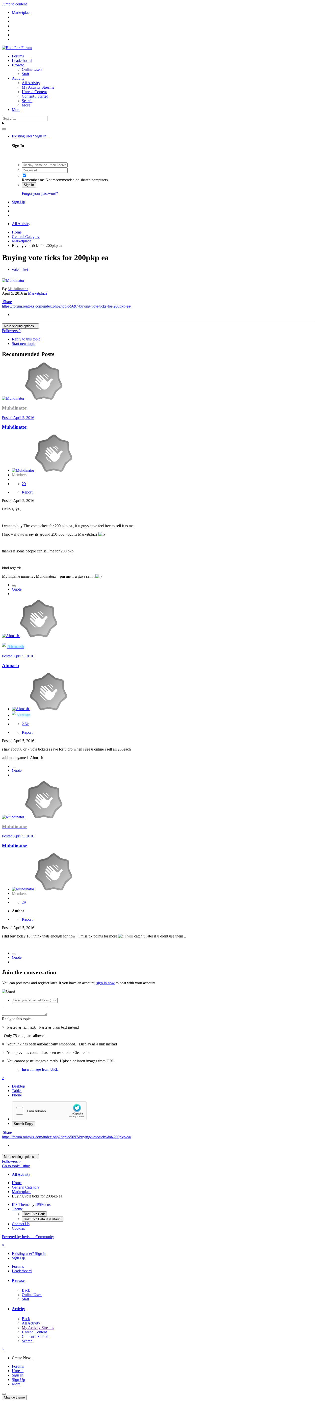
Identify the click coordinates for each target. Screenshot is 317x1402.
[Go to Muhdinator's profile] (13, 280)
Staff (25, 74)
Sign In (29, 185)
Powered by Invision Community (28, 1237)
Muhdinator (14, 427)
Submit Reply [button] (23, 1124)
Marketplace (37, 293)
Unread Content (34, 92)
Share (7, 302)
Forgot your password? (40, 193)
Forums (18, 56)
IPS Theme (20, 1204)
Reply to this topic (26, 339)
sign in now (105, 983)
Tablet (17, 1091)
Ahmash (10, 665)
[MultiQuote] (14, 586)
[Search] (4, 129)
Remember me (33, 180)
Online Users (32, 69)
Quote (17, 589)
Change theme (14, 1397)
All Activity (31, 83)
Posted (18, 417)
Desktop (18, 1086)
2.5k (25, 724)
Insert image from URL (40, 1069)
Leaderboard (22, 60)
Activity (18, 78)
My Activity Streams (38, 87)
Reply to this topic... (17, 1019)
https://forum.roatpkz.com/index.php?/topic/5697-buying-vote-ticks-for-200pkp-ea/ (66, 306)
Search (27, 101)
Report (27, 492)
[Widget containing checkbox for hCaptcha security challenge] (49, 1110)
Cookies (18, 1228)
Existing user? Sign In (30, 136)
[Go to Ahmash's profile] (11, 636)
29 (24, 484)
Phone (17, 1095)
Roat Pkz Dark (34, 1214)
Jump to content (14, 4)
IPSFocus (43, 1204)
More (26, 105)
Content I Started (35, 96)
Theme (17, 1209)
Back (26, 1290)
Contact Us (20, 1224)
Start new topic (23, 343)
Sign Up (18, 202)
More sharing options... (20, 326)
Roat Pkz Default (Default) (42, 1219)
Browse (18, 65)
